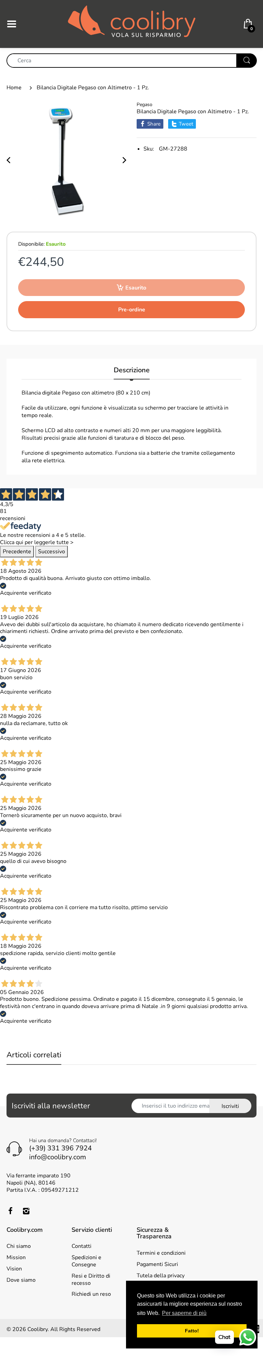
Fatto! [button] (192, 1330)
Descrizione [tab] (132, 370)
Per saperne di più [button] (184, 1313)
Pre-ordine (131, 309)
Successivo (51, 551)
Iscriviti (230, 1106)
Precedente (17, 551)
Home (14, 87)
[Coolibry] (131, 23)
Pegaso (144, 104)
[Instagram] (26, 1210)
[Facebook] (10, 1210)
